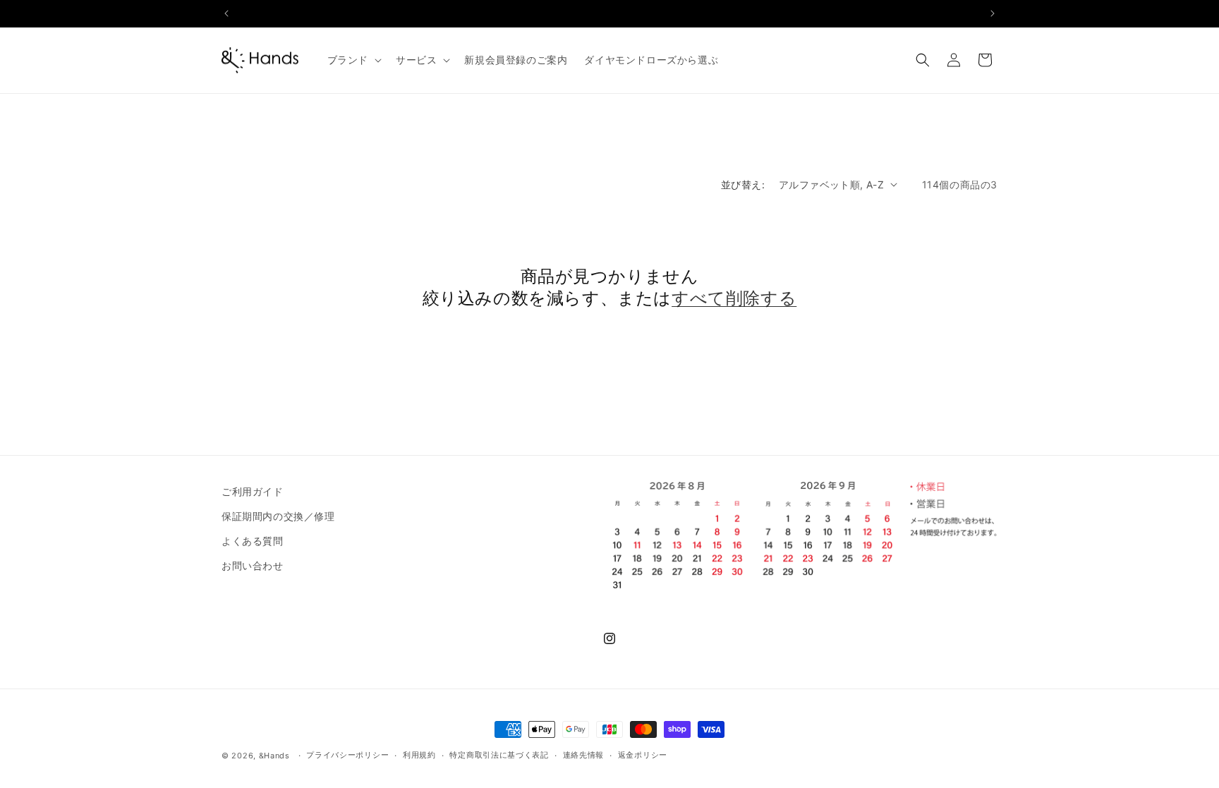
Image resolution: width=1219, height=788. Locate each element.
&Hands (274, 755)
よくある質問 (253, 541)
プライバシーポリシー (347, 755)
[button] (353, 60)
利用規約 (419, 755)
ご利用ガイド (253, 491)
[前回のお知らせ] (226, 13)
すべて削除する (734, 298)
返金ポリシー (642, 755)
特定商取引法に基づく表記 (498, 755)
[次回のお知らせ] (992, 13)
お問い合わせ (253, 565)
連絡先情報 (584, 755)
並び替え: (743, 184)
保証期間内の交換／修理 (278, 516)
